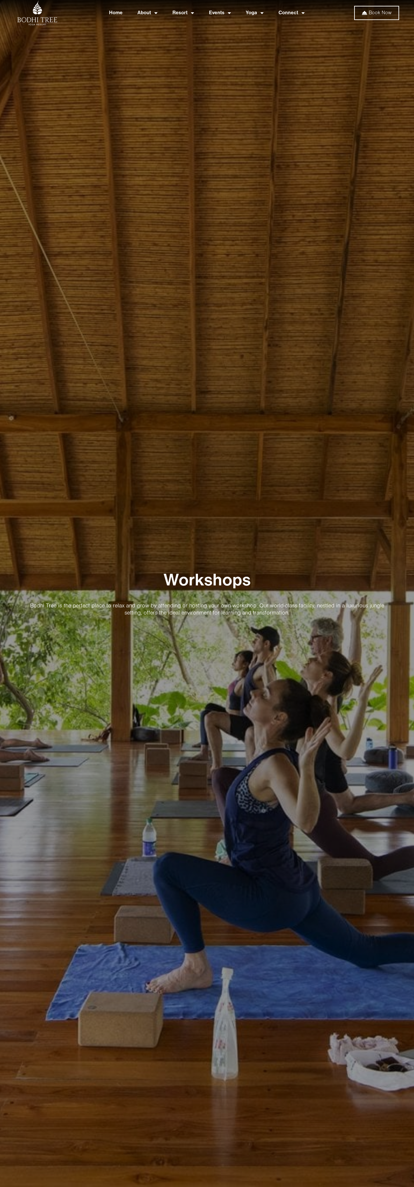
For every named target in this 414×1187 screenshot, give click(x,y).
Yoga (251, 13)
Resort (180, 13)
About (144, 13)
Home (116, 13)
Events (216, 13)
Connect (288, 13)
